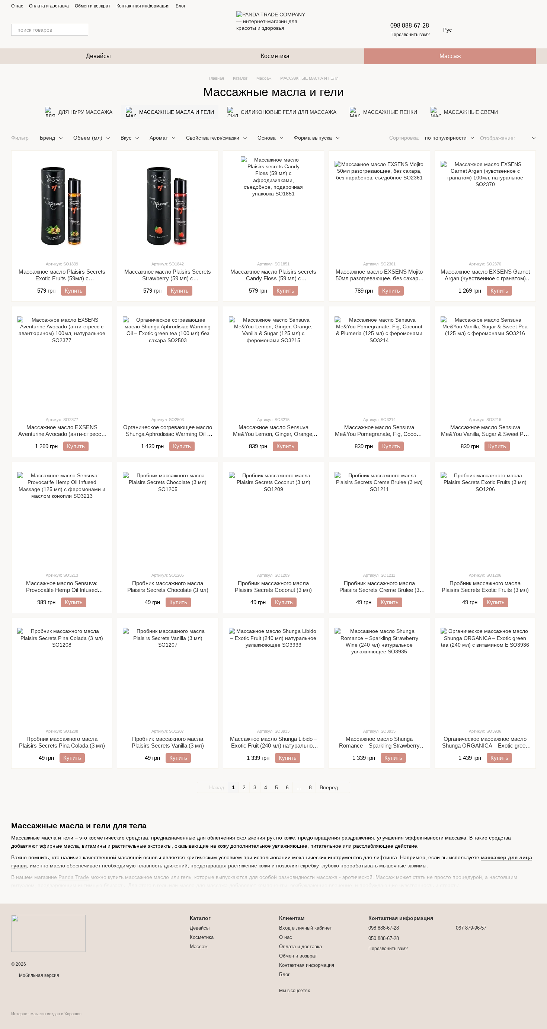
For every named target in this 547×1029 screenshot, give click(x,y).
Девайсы (98, 56)
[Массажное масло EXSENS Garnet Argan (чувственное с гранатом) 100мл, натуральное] (485, 205)
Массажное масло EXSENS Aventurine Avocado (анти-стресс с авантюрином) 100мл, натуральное (61, 434)
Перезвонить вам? (410, 34)
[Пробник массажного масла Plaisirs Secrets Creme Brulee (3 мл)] (379, 517)
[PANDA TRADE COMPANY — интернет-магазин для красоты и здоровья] (48, 933)
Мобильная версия (38, 975)
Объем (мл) (87, 138)
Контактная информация (143, 6)
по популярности (446, 138)
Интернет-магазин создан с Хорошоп (46, 1014)
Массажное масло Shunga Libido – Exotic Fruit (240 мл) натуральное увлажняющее (273, 745)
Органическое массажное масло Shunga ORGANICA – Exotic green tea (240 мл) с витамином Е (485, 745)
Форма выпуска (313, 138)
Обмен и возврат (93, 6)
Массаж (450, 56)
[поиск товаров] (82, 30)
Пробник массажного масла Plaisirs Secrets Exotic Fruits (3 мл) (485, 586)
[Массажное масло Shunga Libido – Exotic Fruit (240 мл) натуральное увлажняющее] (273, 673)
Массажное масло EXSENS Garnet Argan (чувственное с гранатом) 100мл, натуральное (485, 278)
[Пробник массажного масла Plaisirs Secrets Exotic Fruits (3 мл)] (485, 517)
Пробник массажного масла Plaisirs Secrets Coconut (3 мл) (273, 586)
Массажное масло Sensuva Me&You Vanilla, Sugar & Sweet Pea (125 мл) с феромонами (485, 434)
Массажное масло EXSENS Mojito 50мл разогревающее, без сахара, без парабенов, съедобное (379, 278)
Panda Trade (73, 877)
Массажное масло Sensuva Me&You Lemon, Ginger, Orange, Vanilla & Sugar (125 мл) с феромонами (273, 437)
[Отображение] (528, 138)
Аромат (159, 138)
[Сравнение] (510, 30)
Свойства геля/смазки (212, 138)
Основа (266, 138)
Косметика (275, 56)
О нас (17, 6)
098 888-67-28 (409, 25)
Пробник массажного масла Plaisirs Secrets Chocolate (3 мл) (167, 586)
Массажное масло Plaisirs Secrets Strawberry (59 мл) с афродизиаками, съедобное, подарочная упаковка (167, 281)
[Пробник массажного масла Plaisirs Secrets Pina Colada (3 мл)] (61, 673)
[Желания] (491, 30)
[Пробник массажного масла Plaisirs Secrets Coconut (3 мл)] (273, 517)
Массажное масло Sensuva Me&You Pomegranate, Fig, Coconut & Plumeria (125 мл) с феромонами (379, 434)
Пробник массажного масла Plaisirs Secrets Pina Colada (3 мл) (62, 742)
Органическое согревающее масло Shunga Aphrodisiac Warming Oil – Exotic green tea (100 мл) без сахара (167, 437)
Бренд (47, 138)
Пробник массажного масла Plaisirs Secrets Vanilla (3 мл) (168, 742)
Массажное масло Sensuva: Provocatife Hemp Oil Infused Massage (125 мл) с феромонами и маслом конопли (61, 593)
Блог (180, 6)
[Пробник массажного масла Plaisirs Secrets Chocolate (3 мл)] (167, 517)
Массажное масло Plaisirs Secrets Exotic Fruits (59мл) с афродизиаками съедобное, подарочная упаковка (62, 281)
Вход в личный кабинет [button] (305, 928)
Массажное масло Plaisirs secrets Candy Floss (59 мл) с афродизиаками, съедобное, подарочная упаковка (273, 281)
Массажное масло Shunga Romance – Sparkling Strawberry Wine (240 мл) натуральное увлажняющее (379, 749)
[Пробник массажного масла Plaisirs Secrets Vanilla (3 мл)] (167, 673)
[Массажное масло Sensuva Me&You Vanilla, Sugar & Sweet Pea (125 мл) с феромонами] (485, 361)
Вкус (126, 138)
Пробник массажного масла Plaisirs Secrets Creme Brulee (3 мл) (379, 590)
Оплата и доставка (49, 6)
